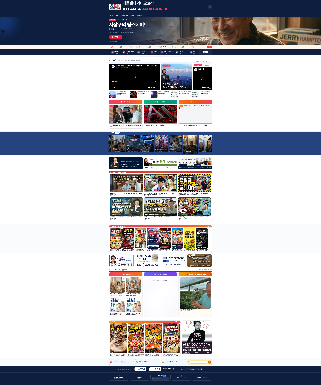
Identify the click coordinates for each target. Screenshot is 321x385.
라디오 (117, 15)
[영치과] (199, 260)
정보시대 (207, 65)
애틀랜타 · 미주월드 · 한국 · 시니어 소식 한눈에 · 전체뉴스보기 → (129, 60)
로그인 (206, 52)
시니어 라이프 (125, 15)
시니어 (210, 61)
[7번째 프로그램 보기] (116, 41)
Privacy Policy (160, 382)
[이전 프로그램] (3, 31)
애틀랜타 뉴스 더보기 (125, 102)
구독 (165, 375)
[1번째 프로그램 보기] (109, 41)
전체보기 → (208, 172)
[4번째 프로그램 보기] (112, 41)
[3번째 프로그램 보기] (111, 41)
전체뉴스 (112, 15)
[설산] (160, 163)
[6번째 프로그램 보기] (114, 41)
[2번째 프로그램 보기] (110, 41)
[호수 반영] (195, 163)
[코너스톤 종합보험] (173, 260)
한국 (207, 61)
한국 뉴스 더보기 (194, 102)
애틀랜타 (197, 61)
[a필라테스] (147, 260)
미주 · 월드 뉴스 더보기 (159, 102)
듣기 (210, 47)
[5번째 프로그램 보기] (113, 41)
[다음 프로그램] (318, 31)
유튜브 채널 (139, 15)
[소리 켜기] (210, 88)
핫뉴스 (198, 65)
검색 (209, 362)
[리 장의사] (121, 260)
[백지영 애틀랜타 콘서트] (197, 337)
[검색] (209, 7)
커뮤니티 (132, 15)
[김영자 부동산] (126, 163)
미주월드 (202, 61)
